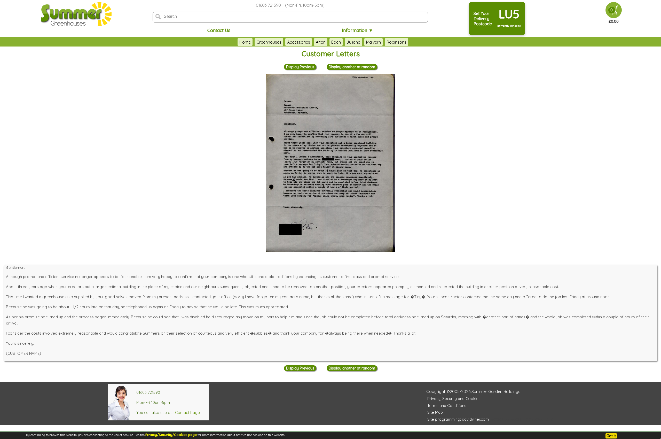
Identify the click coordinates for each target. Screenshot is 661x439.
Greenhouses (268, 42)
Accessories (298, 42)
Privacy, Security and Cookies (454, 398)
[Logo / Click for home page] (75, 14)
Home (245, 42)
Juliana (353, 42)
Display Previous (300, 67)
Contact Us (218, 30)
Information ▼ (357, 30)
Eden (336, 42)
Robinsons (396, 42)
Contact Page (187, 412)
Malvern (373, 42)
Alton (321, 42)
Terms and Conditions (446, 405)
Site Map (435, 412)
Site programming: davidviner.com (458, 419)
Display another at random (352, 67)
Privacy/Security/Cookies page (171, 435)
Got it (611, 436)
